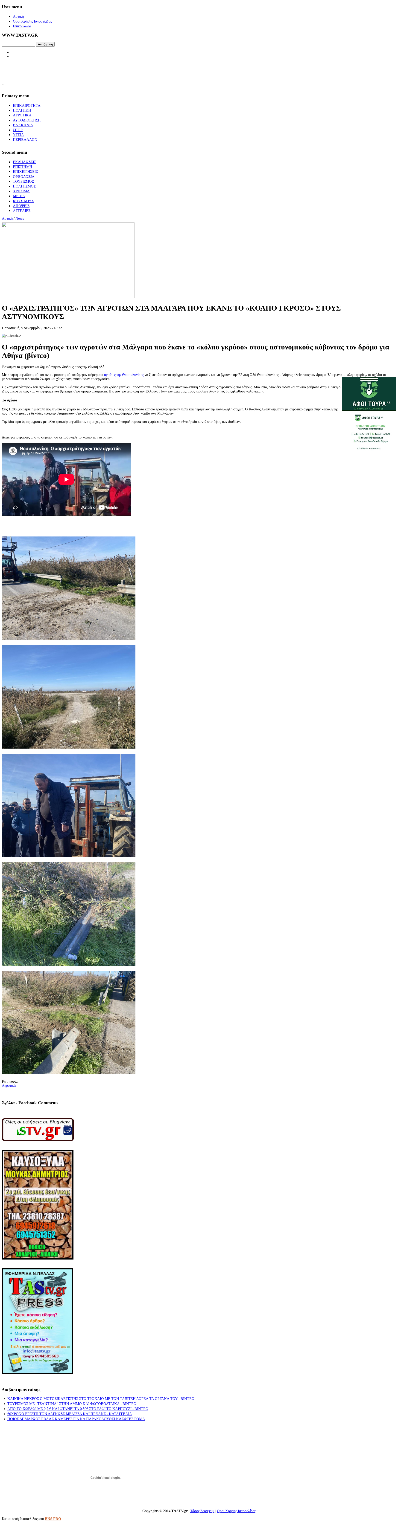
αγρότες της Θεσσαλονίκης (124, 375)
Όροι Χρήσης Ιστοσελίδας (236, 1511)
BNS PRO (53, 1519)
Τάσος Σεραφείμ (202, 1511)
